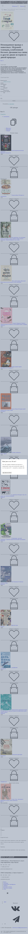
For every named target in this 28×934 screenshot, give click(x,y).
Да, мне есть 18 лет (7, 472)
